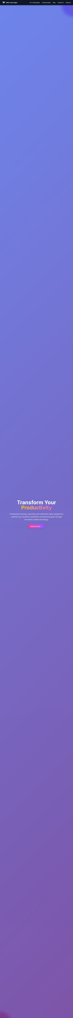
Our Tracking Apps (35, 2)
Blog (54, 2)
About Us (68, 2)
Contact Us (61, 2)
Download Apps (46, 2)
